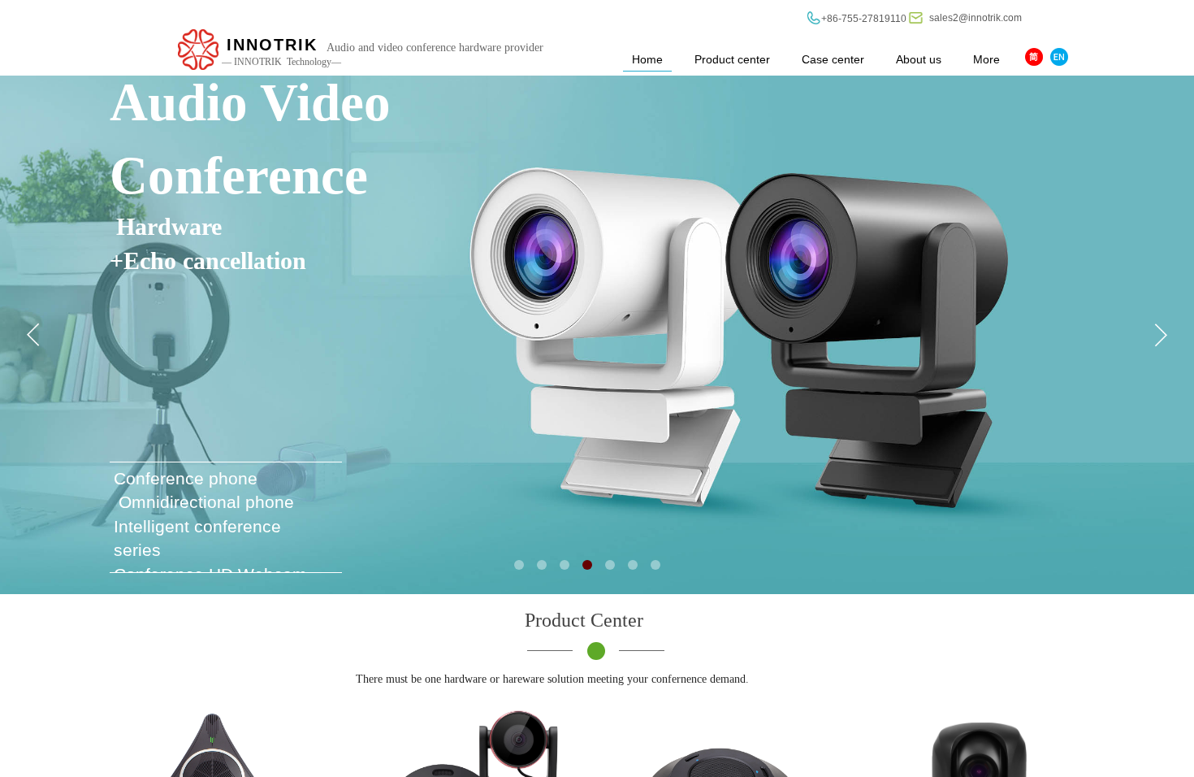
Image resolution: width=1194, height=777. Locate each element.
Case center (833, 59)
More (986, 59)
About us (918, 59)
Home (647, 59)
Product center (732, 59)
